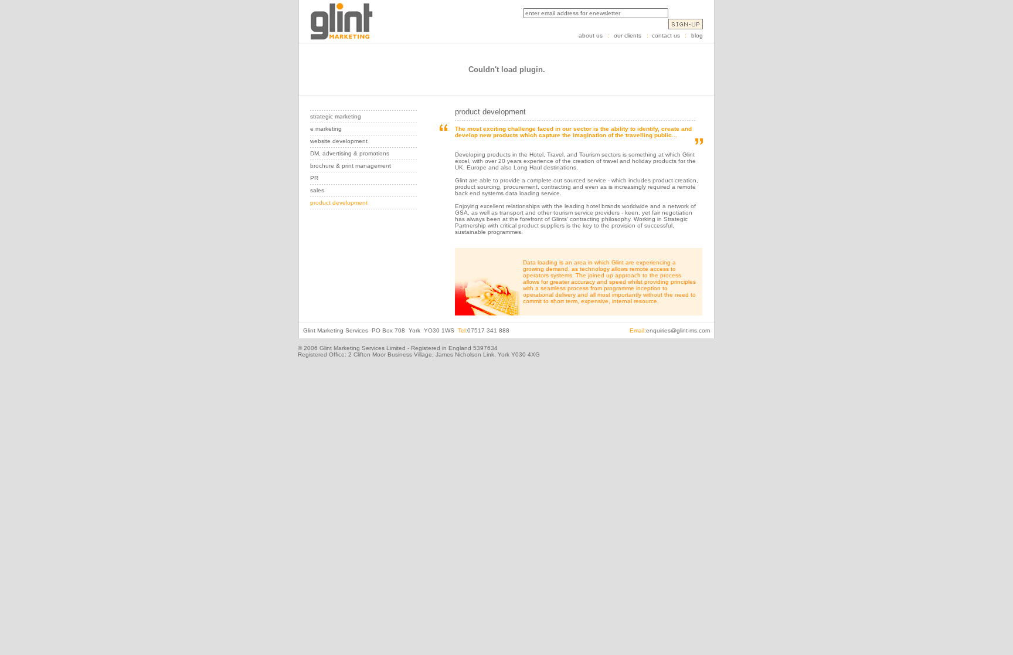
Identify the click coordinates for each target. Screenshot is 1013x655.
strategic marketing (335, 116)
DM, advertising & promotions (349, 153)
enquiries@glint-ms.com (678, 330)
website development (339, 141)
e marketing (326, 128)
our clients (631, 35)
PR (314, 178)
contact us (666, 35)
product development (339, 202)
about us (591, 35)
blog (697, 35)
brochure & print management (350, 165)
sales (317, 190)
